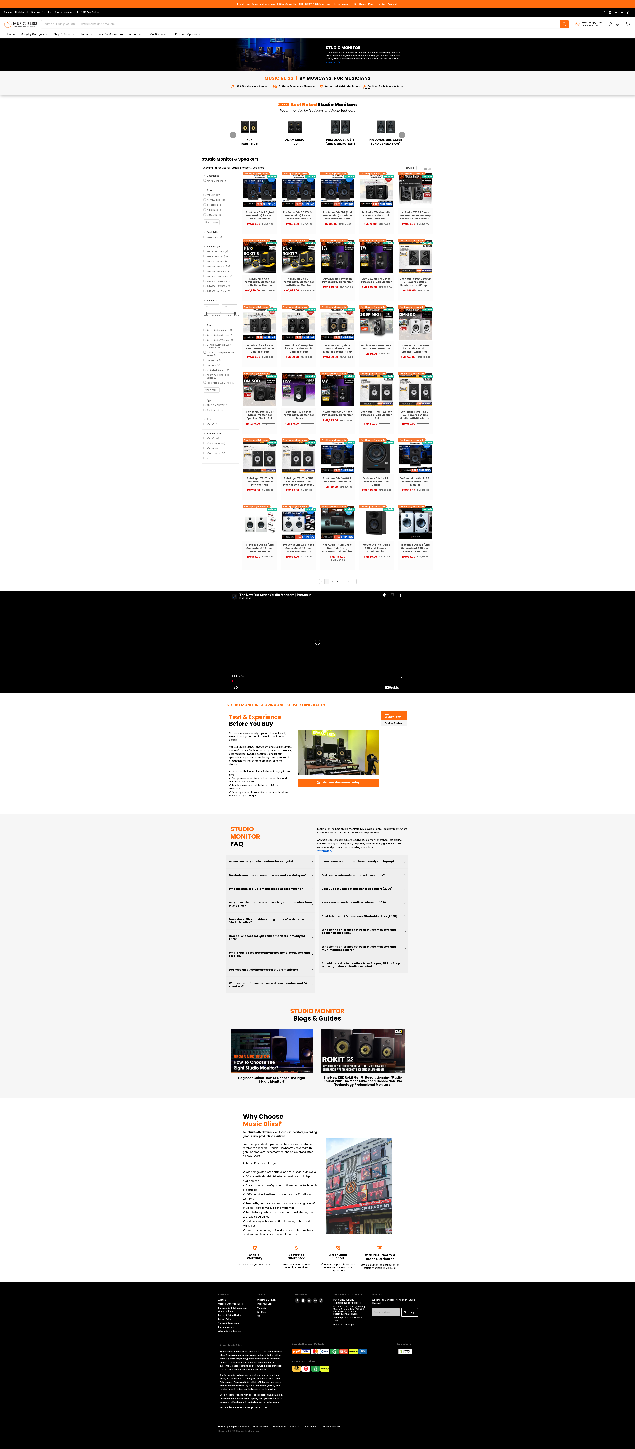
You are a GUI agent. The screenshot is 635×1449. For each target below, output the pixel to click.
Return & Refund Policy (229, 1315)
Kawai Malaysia (226, 1327)
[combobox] (300, 24)
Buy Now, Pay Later (41, 12)
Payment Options (331, 1426)
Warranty (261, 1308)
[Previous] (233, 135)
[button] (425, 168)
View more (331, 62)
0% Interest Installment (16, 12)
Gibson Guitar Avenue (229, 1331)
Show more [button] (211, 222)
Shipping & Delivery (266, 1299)
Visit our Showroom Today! (341, 782)
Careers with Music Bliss (230, 1303)
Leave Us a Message (343, 1324)
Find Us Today (393, 723)
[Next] (402, 135)
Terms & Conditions (228, 1323)
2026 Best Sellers (90, 12)
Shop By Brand (261, 1426)
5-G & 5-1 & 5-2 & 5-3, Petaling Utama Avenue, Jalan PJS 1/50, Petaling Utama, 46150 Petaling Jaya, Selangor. (349, 1310)
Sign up (409, 1312)
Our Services (311, 1426)
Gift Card (261, 1312)
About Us (223, 1299)
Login (617, 24)
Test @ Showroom (393, 715)
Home (221, 1426)
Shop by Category (239, 1426)
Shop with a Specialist (66, 12)
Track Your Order (265, 1303)
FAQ (259, 1316)
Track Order (279, 1426)
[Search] (564, 24)
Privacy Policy (225, 1319)
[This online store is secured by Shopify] (406, 1353)
